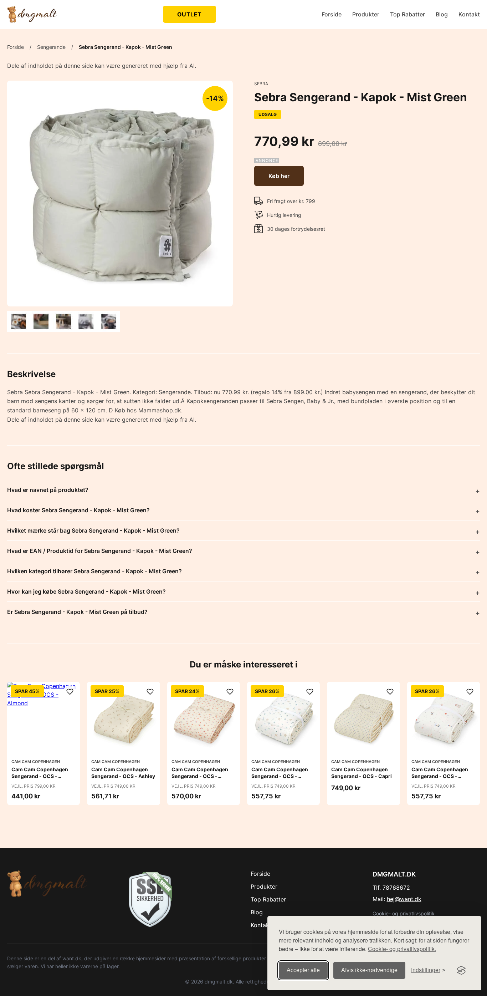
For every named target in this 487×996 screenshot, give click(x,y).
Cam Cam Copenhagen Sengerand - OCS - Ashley (123, 772)
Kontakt (469, 14)
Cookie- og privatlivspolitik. (402, 949)
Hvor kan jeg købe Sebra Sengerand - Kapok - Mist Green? (86, 591)
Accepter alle (303, 970)
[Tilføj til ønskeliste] (69, 691)
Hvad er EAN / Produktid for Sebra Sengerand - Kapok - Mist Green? (99, 550)
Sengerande (51, 47)
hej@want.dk (404, 899)
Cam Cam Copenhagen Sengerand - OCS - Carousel (439, 775)
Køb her (278, 175)
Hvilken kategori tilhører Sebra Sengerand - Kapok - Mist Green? (94, 571)
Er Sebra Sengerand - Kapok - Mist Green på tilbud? (77, 611)
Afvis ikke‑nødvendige (369, 970)
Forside (332, 14)
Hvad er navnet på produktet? (47, 489)
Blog (442, 14)
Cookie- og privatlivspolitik (404, 913)
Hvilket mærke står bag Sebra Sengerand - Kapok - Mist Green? (93, 530)
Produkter (365, 14)
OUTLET (189, 14)
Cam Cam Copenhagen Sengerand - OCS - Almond (39, 775)
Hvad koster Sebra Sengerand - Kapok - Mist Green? (78, 510)
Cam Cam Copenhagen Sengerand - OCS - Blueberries (279, 775)
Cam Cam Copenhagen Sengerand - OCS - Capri (361, 772)
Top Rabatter (407, 14)
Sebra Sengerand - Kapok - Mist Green (125, 47)
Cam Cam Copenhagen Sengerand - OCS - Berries (199, 775)
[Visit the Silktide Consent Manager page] (461, 970)
